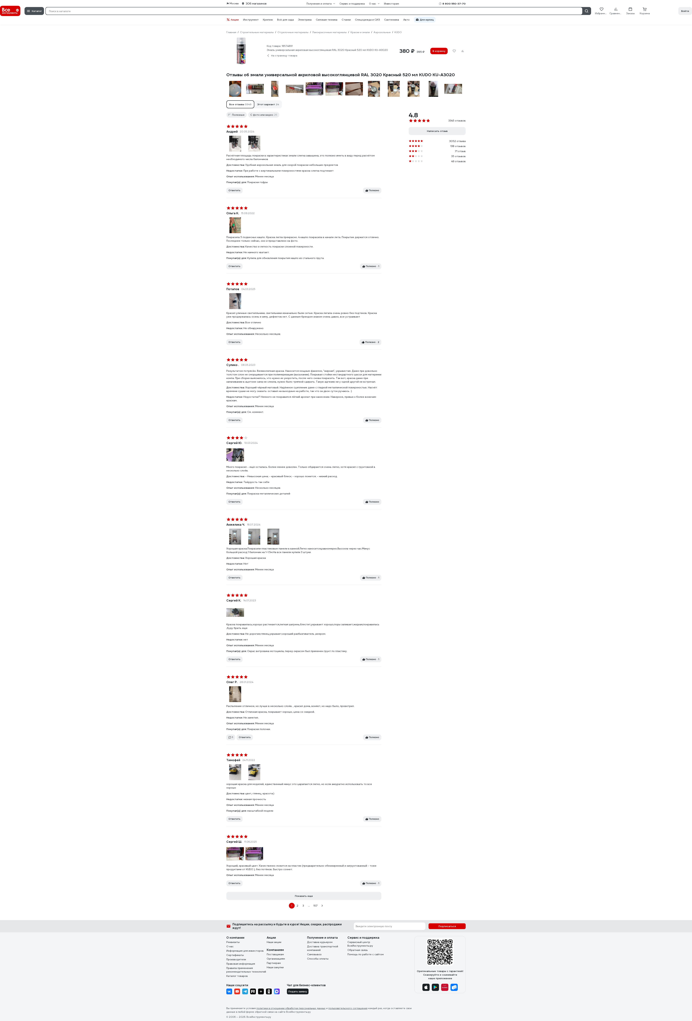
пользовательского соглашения (347, 1008)
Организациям (276, 958)
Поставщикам (275, 954)
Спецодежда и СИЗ (367, 19)
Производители (236, 959)
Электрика (305, 19)
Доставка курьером (319, 942)
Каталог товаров (237, 976)
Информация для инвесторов (245, 950)
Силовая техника (326, 19)
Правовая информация (240, 963)
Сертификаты (235, 955)
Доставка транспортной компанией (322, 948)
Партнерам (274, 963)
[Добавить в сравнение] (463, 51)
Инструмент (251, 19)
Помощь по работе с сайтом (365, 954)
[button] (240, 104)
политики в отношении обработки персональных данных (290, 1008)
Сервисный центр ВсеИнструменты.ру (360, 943)
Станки (346, 19)
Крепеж (268, 19)
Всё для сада (285, 19)
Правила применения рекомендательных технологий (246, 969)
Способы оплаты (318, 958)
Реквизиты (233, 942)
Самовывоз (314, 954)
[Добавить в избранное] (454, 51)
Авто (406, 19)
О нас (230, 946)
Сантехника (391, 19)
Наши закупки (275, 967)
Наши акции (274, 942)
